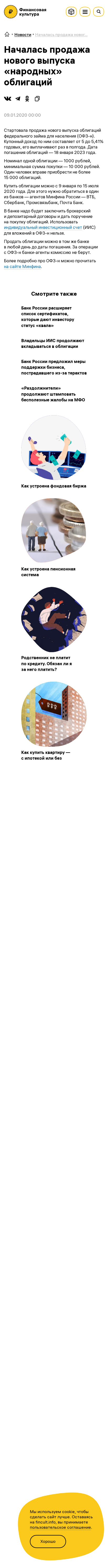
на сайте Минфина (22, 266)
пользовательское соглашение (60, 1527)
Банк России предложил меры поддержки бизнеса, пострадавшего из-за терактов (54, 367)
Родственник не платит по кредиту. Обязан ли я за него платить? (46, 663)
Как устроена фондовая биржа (53, 486)
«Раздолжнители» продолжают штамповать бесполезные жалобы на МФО (53, 393)
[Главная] (7, 34)
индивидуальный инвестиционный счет (43, 227)
